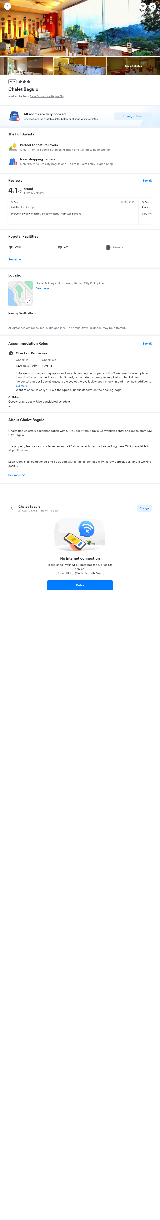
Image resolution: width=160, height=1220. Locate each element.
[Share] (152, 6)
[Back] (7, 6)
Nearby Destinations (22, 313)
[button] (20, 293)
